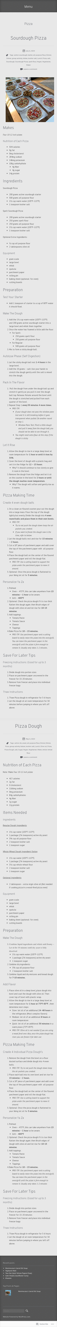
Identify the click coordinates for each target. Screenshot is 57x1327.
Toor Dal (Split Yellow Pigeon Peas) (18, 1273)
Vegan (39, 62)
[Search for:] (13, 1311)
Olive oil (43, 746)
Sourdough (10, 62)
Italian (22, 746)
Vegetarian (46, 62)
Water (28, 65)
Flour (7, 746)
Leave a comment (30, 69)
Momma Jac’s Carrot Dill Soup (16, 1268)
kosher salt (32, 58)
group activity (17, 58)
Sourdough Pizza (28, 38)
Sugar (20, 750)
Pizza (45, 58)
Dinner (48, 55)
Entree (9, 58)
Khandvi (8, 1278)
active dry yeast (20, 743)
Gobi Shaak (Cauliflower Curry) (16, 1276)
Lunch (39, 58)
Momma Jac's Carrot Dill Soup (29, 1291)
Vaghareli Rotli (10, 1271)
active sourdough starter (23, 55)
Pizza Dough (28, 726)
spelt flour (32, 62)
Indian (25, 58)
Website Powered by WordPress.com (16, 1317)
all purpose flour (39, 55)
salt (48, 58)
